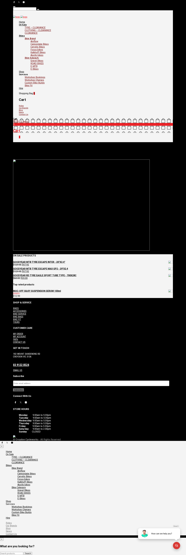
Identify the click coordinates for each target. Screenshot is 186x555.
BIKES (16, 308)
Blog (21, 110)
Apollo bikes (37, 55)
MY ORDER (18, 333)
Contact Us (23, 114)
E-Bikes (35, 69)
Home (22, 22)
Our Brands (23, 108)
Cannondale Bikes (40, 44)
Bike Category (32, 58)
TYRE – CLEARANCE (35, 27)
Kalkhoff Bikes (38, 52)
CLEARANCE (31, 33)
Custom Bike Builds (35, 82)
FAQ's (15, 339)
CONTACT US (19, 342)
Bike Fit (28, 85)
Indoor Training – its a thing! (49, 156)
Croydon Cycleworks (71, 156)
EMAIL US (17, 370)
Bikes (22, 35)
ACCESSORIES (19, 311)
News (21, 112)
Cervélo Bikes (38, 46)
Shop (21, 71)
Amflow (34, 41)
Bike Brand (30, 38)
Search (28, 553)
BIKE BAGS (18, 316)
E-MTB (34, 66)
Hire (21, 88)
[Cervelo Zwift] (81, 250)
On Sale (23, 24)
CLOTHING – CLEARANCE (38, 30)
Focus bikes (37, 49)
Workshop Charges (34, 80)
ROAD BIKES (37, 63)
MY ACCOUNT (19, 336)
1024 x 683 (31, 156)
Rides (21, 106)
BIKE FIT (17, 319)
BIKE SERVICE (19, 314)
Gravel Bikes (37, 60)
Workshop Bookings (35, 77)
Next (15, 158)
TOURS (16, 322)
